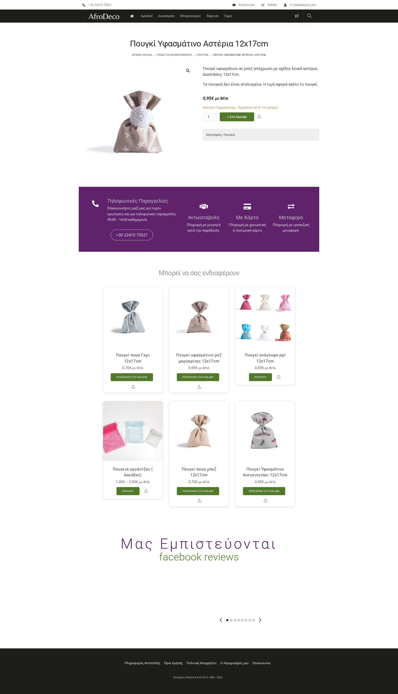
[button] (188, 70)
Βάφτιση (212, 16)
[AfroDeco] (103, 16)
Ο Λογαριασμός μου (302, 5)
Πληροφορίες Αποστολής (142, 663)
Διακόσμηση (166, 16)
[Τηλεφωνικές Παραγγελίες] (95, 204)
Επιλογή (260, 377)
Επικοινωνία (246, 5)
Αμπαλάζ (147, 16)
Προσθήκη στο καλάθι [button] (131, 377)
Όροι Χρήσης (173, 663)
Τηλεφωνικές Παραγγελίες (137, 201)
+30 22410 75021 (100, 5)
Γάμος (228, 16)
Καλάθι (272, 5)
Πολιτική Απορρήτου (201, 663)
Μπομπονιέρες (190, 16)
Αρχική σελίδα (142, 54)
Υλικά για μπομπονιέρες (174, 54)
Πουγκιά (203, 54)
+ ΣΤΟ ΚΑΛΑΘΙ (237, 117)
